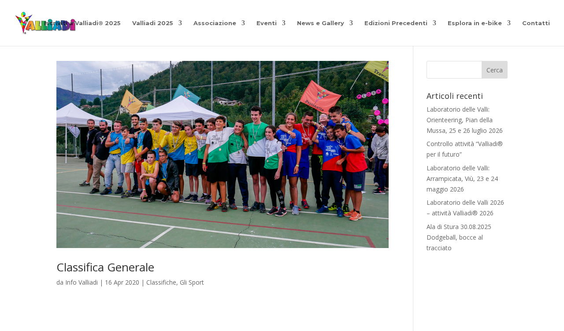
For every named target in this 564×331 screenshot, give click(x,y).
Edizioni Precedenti (395, 23)
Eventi (266, 23)
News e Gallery (320, 23)
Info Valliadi (81, 282)
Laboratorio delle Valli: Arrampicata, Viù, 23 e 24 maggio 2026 (462, 178)
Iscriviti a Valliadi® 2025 (82, 23)
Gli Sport (192, 282)
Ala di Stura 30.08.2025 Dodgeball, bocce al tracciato (459, 237)
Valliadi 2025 (152, 23)
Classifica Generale (105, 267)
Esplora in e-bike (475, 23)
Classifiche (161, 282)
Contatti (536, 23)
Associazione (214, 23)
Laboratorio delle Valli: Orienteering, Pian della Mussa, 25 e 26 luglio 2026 (465, 120)
